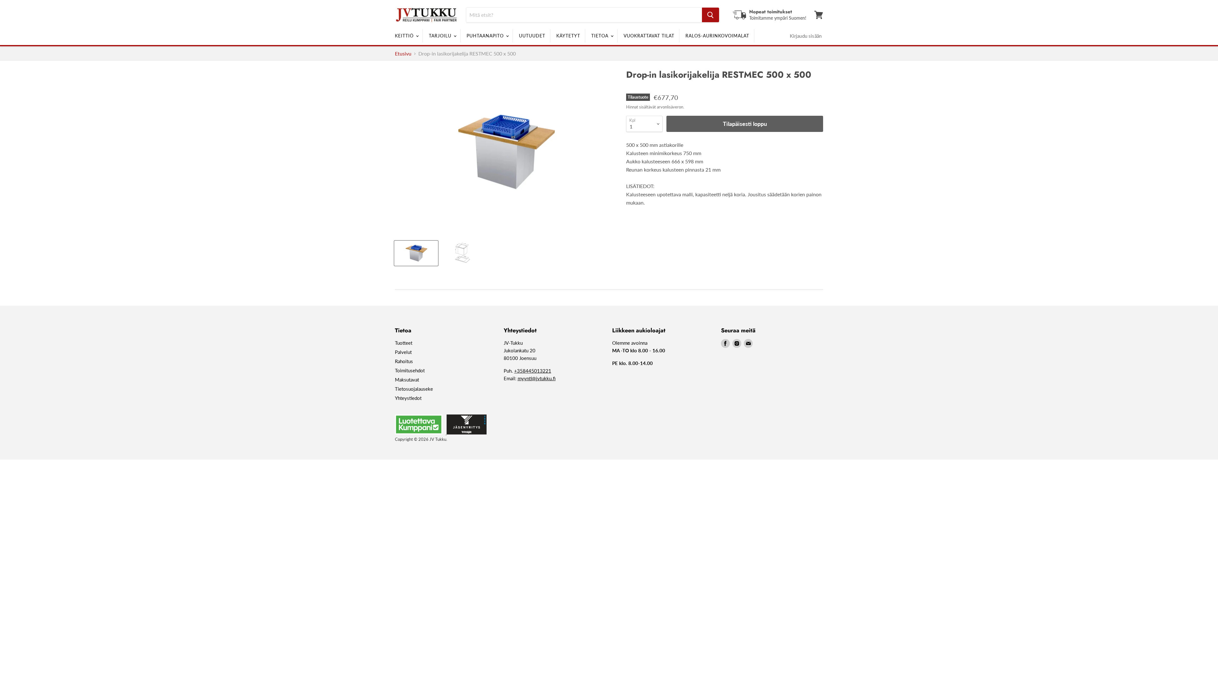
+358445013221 (532, 371)
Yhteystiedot (408, 398)
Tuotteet (403, 343)
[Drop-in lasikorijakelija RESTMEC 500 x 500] (416, 253)
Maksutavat (407, 379)
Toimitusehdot (410, 370)
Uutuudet (532, 35)
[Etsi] (710, 15)
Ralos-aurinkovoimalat (717, 35)
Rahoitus (404, 361)
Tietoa (600, 35)
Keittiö (405, 35)
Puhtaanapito (486, 35)
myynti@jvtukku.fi (537, 378)
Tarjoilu (441, 35)
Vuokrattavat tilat (649, 35)
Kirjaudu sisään (806, 36)
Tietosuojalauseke (414, 389)
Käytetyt (568, 35)
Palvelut (403, 352)
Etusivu (403, 53)
